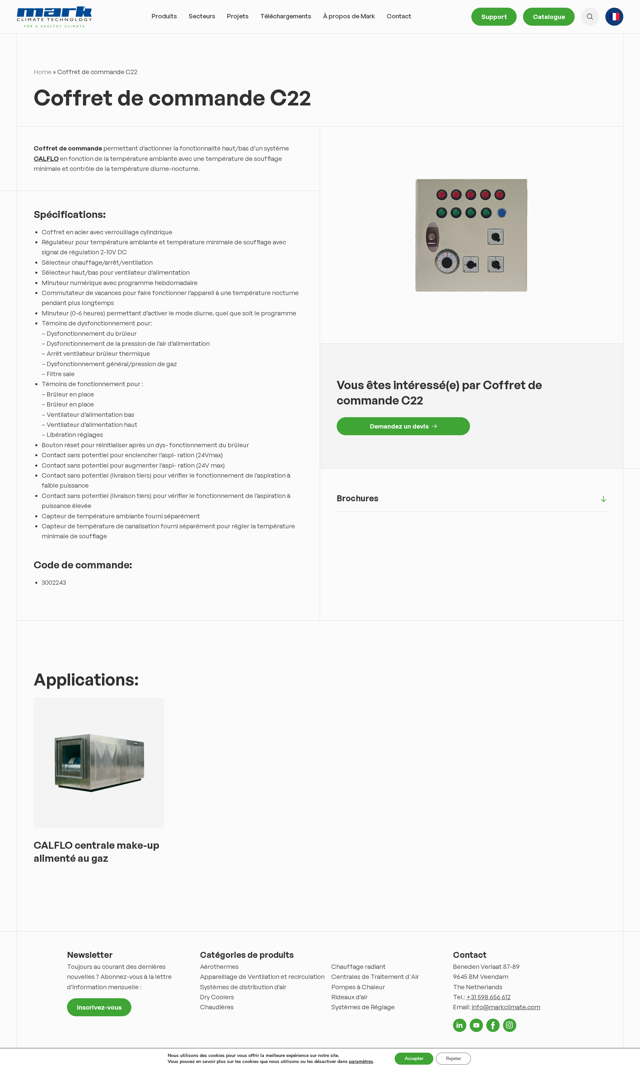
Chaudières (217, 1007)
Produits (164, 16)
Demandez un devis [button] (399, 426)
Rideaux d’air (349, 997)
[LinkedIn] (459, 1025)
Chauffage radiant (358, 967)
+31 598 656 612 (488, 997)
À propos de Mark (349, 16)
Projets (238, 16)
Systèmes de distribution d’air (243, 987)
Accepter (414, 1058)
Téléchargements (285, 16)
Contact (399, 16)
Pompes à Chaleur (358, 987)
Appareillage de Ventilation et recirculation (262, 977)
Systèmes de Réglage (363, 1007)
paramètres (361, 1062)
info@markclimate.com (506, 1007)
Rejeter (453, 1058)
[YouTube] (476, 1025)
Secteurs (202, 16)
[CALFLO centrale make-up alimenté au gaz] (99, 763)
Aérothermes (219, 967)
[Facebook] (493, 1025)
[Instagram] (509, 1025)
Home (43, 72)
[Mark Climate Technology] (54, 16)
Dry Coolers (217, 997)
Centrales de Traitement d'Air (375, 977)
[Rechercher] (590, 17)
